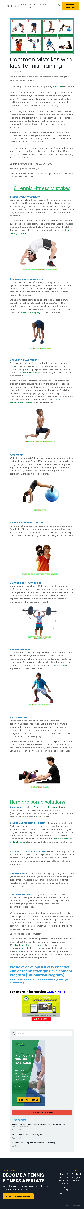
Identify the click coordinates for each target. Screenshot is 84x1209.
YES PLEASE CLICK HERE (42, 1112)
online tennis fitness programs (28, 945)
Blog (17, 5)
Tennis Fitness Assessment (47, 807)
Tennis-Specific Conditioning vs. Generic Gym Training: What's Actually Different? (38, 1125)
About (9, 5)
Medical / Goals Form (63, 1183)
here (64, 312)
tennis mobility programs (32, 312)
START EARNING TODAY (18, 1196)
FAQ (52, 4)
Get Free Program (70, 5)
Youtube (77, 1180)
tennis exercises (58, 665)
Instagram (76, 1177)
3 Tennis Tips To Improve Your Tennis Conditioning (33, 1143)
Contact (44, 4)
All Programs (63, 1192)
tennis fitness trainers (29, 372)
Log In (58, 6)
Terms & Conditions (63, 1176)
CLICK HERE (56, 991)
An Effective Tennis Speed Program (27, 1135)
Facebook (76, 1174)
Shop (35, 4)
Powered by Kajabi (73, 1206)
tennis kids (57, 86)
